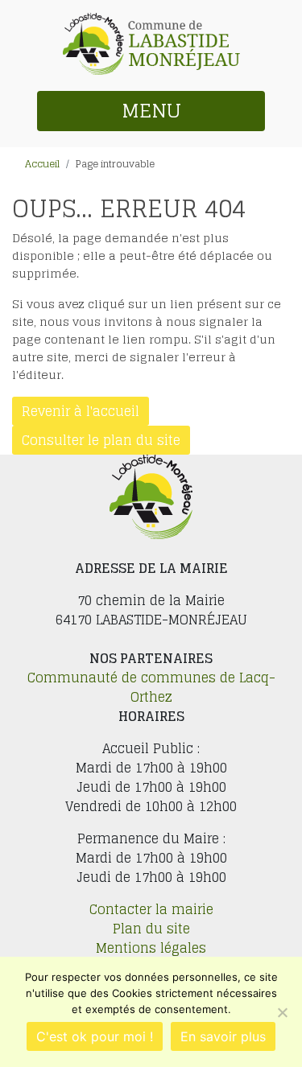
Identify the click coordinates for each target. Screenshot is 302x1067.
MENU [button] (151, 110)
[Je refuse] (282, 1012)
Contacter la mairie (151, 909)
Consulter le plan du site (101, 440)
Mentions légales (151, 948)
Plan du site (151, 928)
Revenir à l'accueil (80, 411)
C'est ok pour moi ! (94, 1036)
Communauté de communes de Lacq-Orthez (151, 687)
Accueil (42, 163)
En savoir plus (223, 1036)
